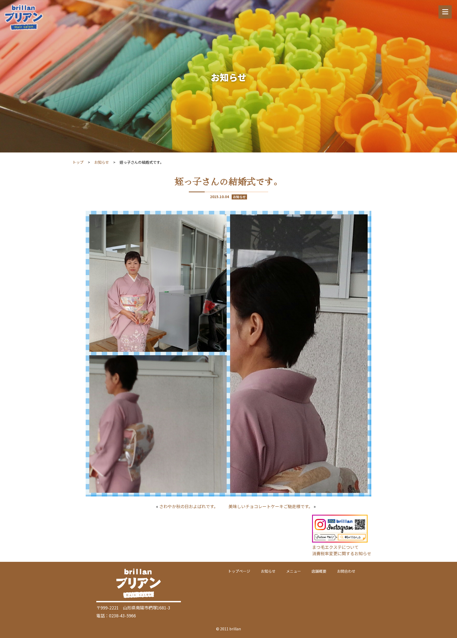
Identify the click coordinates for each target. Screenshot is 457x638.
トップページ (239, 571)
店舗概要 (319, 571)
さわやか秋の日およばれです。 (188, 506)
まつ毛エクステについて (335, 547)
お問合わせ (346, 571)
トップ (78, 162)
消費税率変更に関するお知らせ (341, 553)
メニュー (293, 571)
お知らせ (101, 162)
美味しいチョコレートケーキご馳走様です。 (271, 506)
